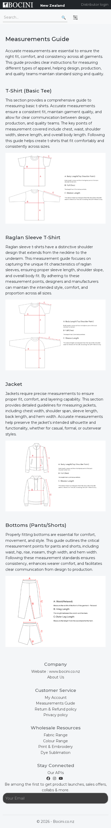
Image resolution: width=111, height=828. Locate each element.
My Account (56, 697)
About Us (55, 677)
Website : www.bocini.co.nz (55, 671)
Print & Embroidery (55, 746)
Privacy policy (55, 715)
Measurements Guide (55, 703)
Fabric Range (56, 735)
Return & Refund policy (56, 709)
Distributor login (94, 4)
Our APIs (55, 772)
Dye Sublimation (55, 752)
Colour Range (55, 741)
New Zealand (52, 5)
